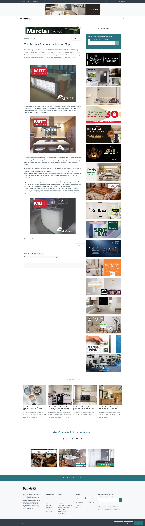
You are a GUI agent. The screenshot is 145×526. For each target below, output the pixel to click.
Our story (22, 1)
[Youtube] (113, 1)
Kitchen (40, 257)
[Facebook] (104, 1)
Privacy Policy (61, 513)
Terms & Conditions (62, 511)
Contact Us (60, 501)
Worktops (26, 38)
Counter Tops (32, 257)
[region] (72, 522)
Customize (118, 523)
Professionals (81, 18)
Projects (90, 18)
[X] (107, 1)
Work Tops (55, 257)
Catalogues (98, 18)
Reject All (128, 523)
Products (71, 18)
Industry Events (61, 509)
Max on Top (31, 238)
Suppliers (63, 18)
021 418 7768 (91, 502)
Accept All (138, 523)
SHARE (76, 38)
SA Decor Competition (63, 507)
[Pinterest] (116, 1)
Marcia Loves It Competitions (65, 505)
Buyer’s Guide (29, 1)
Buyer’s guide (61, 499)
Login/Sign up (48, 511)
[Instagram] (110, 1)
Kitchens (34, 253)
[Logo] (26, 19)
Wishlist (123, 1)
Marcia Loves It (109, 18)
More (117, 18)
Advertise (35, 1)
